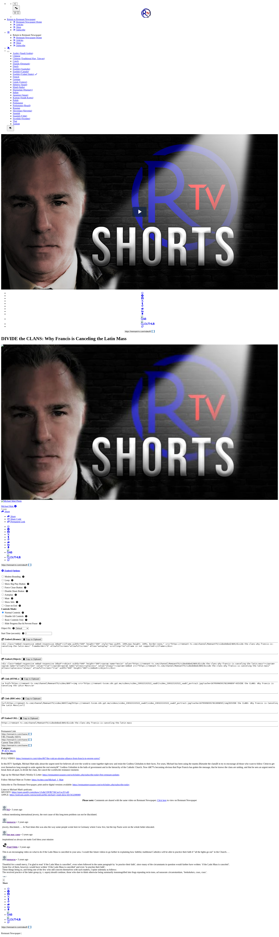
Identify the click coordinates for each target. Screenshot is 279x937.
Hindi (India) (19, 87)
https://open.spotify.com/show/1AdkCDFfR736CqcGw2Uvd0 (40, 792)
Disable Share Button (14, 591)
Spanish (16, 113)
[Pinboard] (142, 314)
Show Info (9, 602)
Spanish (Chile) (20, 116)
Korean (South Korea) (23, 97)
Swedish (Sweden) (21, 118)
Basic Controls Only (14, 620)
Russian (16, 108)
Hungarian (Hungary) (23, 90)
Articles (19, 24)
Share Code (15, 519)
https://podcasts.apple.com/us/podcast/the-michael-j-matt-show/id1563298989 (45, 795)
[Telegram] (142, 295)
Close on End (11, 605)
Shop (18, 27)
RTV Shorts (10, 751)
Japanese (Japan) (20, 95)
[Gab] (142, 319)
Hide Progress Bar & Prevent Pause (21, 623)
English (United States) (24, 74)
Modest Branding (12, 576)
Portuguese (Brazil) (22, 105)
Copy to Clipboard (33, 639)
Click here (162, 800)
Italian (15, 92)
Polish (15, 100)
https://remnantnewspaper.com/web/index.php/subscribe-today (101, 784)
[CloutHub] (142, 324)
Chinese (16, 56)
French (16, 77)
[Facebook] (142, 298)
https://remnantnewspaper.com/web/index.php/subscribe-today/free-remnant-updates (80, 775)
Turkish (16, 124)
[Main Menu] (16, 8)
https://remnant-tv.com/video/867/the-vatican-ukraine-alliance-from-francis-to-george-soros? (58, 758)
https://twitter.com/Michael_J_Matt (47, 779)
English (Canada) (21, 71)
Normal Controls (12, 612)
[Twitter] (142, 301)
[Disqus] (139, 841)
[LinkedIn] (142, 311)
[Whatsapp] (142, 293)
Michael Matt (7, 506)
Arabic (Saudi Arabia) (23, 53)
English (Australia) (21, 69)
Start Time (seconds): (11, 633)
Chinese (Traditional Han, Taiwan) (29, 58)
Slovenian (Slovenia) (22, 111)
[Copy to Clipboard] (142, 326)
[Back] (15, 3)
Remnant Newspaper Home (29, 22)
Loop (7, 580)
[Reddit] (142, 308)
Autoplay (9, 595)
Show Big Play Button (15, 584)
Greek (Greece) (20, 82)
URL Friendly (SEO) (11, 737)
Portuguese (18, 103)
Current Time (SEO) (10, 742)
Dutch (15, 66)
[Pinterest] (142, 306)
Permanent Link (17, 521)
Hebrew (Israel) (20, 84)
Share (13, 516)
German (16, 79)
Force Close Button (13, 587)
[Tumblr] (142, 303)
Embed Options (12, 570)
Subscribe (20, 30)
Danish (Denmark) (21, 64)
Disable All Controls (14, 616)
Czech (16, 61)
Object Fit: (6, 628)
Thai (15, 121)
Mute (7, 598)
